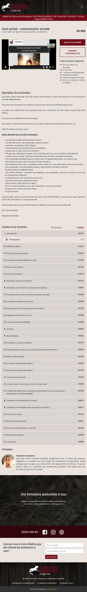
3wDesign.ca (52, 589)
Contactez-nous (66, 583)
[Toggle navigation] (82, 7)
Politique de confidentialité (23, 583)
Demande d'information (72, 52)
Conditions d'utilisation (47, 583)
